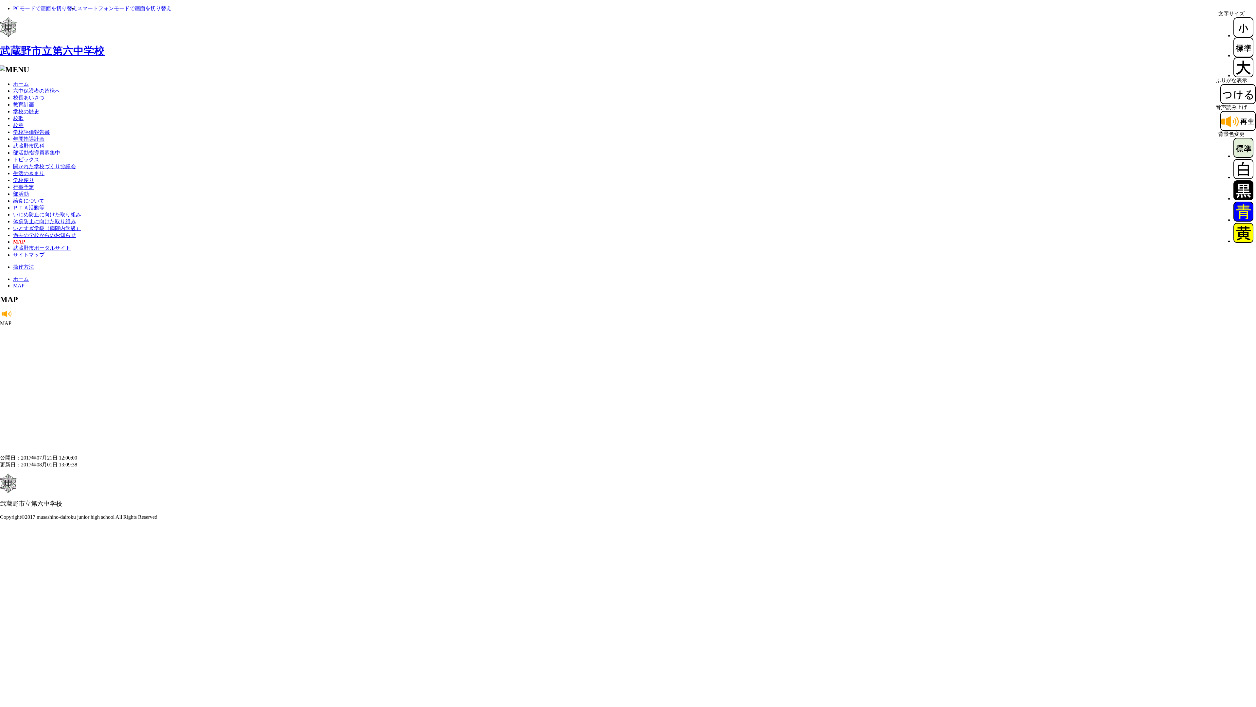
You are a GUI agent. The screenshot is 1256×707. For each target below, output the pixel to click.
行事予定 (23, 187)
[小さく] (1243, 35)
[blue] (1243, 220)
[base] (1243, 156)
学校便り (23, 180)
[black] (1243, 198)
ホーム (21, 84)
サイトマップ (28, 255)
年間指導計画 (28, 139)
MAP (19, 285)
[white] (1243, 177)
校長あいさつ (28, 97)
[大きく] (1243, 75)
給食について (28, 201)
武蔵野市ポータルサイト (42, 248)
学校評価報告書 (31, 132)
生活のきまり (28, 173)
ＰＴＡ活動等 (28, 207)
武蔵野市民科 (28, 146)
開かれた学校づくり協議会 (44, 166)
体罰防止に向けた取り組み (44, 221)
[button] (45, 8)
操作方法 (23, 267)
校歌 (18, 118)
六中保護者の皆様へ (36, 91)
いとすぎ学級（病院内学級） (47, 228)
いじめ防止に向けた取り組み (47, 214)
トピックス (26, 159)
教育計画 (23, 104)
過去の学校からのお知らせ (44, 235)
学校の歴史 (26, 111)
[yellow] (1243, 241)
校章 (18, 125)
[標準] (1243, 55)
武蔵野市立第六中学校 (52, 51)
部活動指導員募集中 (36, 152)
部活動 (21, 194)
